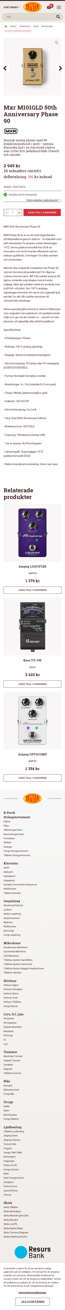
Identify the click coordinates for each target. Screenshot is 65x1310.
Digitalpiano (9, 876)
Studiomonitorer (12, 918)
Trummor (10, 1052)
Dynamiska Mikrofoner (15, 951)
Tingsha (8, 1148)
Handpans (9, 1182)
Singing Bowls (11, 1135)
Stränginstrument (25, 26)
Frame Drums (10, 1186)
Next (60, 68)
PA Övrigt (8, 1035)
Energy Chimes (11, 1169)
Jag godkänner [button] (32, 1302)
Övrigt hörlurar (11, 1006)
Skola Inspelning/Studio (15, 1236)
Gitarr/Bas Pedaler (47, 26)
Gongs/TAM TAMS (13, 1152)
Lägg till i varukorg (42, 212)
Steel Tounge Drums (14, 1178)
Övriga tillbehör (11, 1119)
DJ (5, 1039)
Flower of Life (10, 1165)
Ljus (6, 1044)
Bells (6, 1173)
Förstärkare (9, 838)
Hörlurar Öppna (11, 985)
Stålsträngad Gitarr (13, 830)
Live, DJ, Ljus (14, 1014)
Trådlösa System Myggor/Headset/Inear (24, 968)
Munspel (8, 1085)
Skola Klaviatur (11, 1220)
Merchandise (10, 1115)
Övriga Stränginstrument (16, 851)
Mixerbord (8, 1031)
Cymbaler (8, 1064)
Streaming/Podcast (13, 905)
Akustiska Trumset (13, 1056)
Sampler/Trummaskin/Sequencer (20, 884)
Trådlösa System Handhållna (18, 960)
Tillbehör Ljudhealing (14, 1131)
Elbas (6, 826)
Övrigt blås (9, 1094)
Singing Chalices (12, 1140)
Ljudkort (8, 909)
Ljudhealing (12, 1127)
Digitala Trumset (12, 1060)
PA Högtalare (10, 1023)
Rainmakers (10, 1157)
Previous (4, 68)
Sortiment (11, 7)
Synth (6, 867)
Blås (7, 1081)
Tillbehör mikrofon (12, 972)
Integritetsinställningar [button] (32, 1292)
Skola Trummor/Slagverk (16, 1232)
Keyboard (8, 872)
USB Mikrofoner (11, 956)
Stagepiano (9, 880)
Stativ (6, 1110)
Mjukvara (8, 922)
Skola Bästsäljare (12, 1211)
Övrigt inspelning (12, 935)
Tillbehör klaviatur (12, 893)
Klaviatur (11, 863)
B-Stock (9, 812)
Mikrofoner (12, 943)
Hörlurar (10, 980)
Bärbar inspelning (12, 914)
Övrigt (8, 1102)
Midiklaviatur (10, 889)
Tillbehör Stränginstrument (17, 855)
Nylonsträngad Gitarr (14, 834)
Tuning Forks (10, 1144)
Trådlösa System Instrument (18, 964)
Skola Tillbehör (11, 1207)
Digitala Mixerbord (12, 1027)
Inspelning (12, 901)
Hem (6, 26)
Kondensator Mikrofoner (16, 947)
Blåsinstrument (11, 1090)
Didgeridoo (9, 1161)
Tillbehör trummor (12, 1073)
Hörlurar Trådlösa (12, 1002)
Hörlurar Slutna (11, 993)
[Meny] (58, 7)
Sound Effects (11, 1190)
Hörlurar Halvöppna (13, 989)
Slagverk (8, 1069)
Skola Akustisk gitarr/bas (16, 1215)
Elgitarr (7, 821)
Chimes (7, 1195)
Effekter (35, 26)
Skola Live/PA (10, 1224)
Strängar (8, 847)
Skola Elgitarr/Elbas (13, 1228)
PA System (9, 1018)
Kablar (7, 1106)
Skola (8, 1202)
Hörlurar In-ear (11, 998)
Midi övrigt (9, 931)
